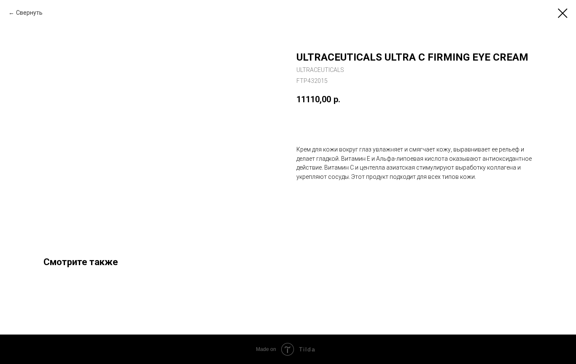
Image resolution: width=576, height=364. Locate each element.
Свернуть (29, 12)
